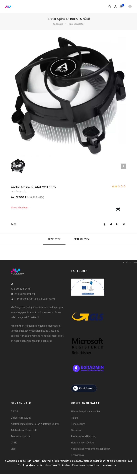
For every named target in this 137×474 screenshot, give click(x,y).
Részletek (54, 239)
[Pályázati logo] (87, 290)
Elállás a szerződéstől (83, 442)
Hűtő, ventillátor (76, 24)
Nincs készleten (19, 207)
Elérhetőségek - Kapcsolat (85, 411)
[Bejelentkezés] (115, 6)
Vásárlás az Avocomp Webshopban (90, 448)
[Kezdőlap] (8, 6)
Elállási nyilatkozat (21, 417)
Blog (13, 448)
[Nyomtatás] (118, 209)
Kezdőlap (58, 24)
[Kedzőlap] (38, 271)
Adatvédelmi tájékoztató (24, 430)
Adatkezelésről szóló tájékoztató (80, 465)
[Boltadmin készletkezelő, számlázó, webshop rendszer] (87, 372)
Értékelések (81, 239)
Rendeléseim (78, 423)
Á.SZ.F (14, 411)
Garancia (76, 430)
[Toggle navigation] (130, 7)
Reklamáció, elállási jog (83, 436)
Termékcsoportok (20, 436)
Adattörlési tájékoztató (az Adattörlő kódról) (35, 423)
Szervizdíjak (77, 455)
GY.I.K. (14, 442)
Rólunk (74, 417)
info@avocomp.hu (25, 293)
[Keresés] (109, 6)
